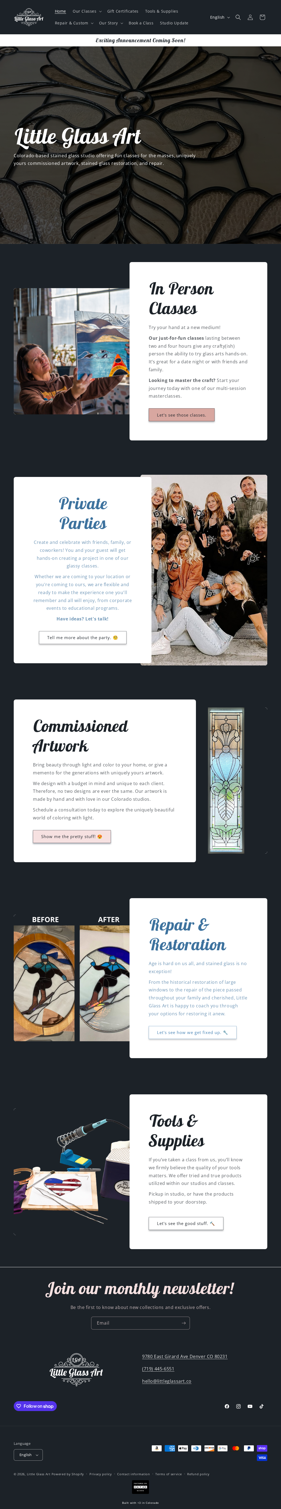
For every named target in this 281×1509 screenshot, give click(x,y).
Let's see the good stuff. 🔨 (186, 1223)
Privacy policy (100, 1474)
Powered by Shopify (68, 1474)
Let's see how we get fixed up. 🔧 (192, 1032)
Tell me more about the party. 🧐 (82, 637)
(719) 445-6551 (158, 1369)
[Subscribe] (184, 1323)
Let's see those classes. (181, 415)
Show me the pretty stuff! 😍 (72, 836)
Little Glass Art (38, 1474)
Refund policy (198, 1474)
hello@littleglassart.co (167, 1381)
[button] (86, 11)
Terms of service (168, 1474)
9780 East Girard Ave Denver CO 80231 (185, 1356)
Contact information (133, 1474)
